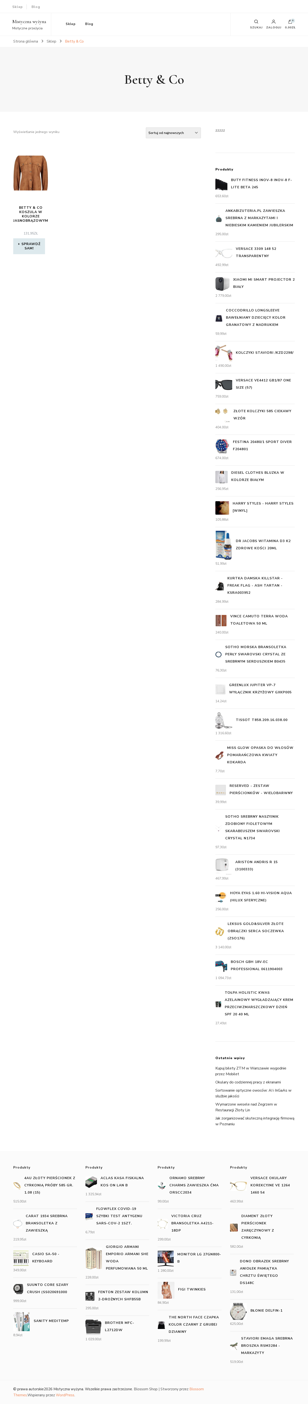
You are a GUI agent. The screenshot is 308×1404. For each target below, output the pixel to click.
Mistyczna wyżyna (29, 22)
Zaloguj (273, 27)
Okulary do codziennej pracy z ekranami (248, 1082)
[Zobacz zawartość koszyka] (290, 23)
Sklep (17, 7)
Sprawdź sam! (30, 246)
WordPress (65, 1395)
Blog (36, 7)
